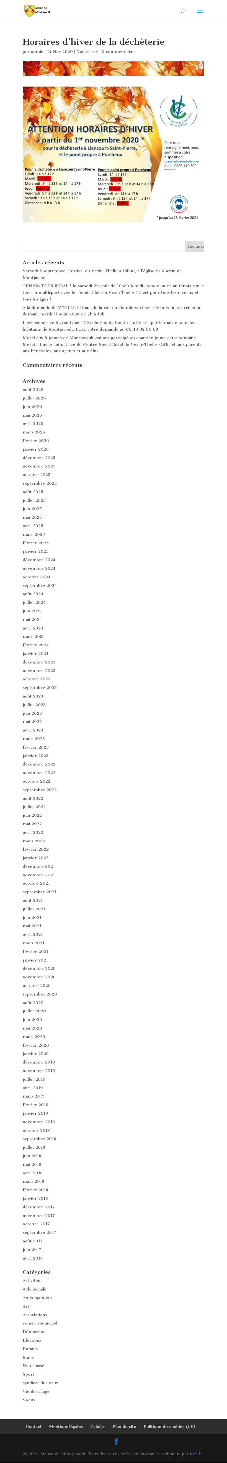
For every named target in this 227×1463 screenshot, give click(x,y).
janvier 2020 (36, 1053)
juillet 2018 (34, 1147)
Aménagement (37, 1297)
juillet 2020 (34, 1011)
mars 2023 (34, 738)
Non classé (87, 51)
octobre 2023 (36, 678)
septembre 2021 (39, 891)
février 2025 (36, 542)
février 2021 (35, 951)
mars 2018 (33, 1181)
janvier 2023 (35, 755)
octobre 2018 (36, 1130)
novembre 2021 (39, 874)
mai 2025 (32, 517)
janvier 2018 (35, 1198)
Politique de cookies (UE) (169, 1426)
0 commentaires (118, 51)
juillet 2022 (34, 806)
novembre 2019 (39, 1070)
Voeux (29, 1399)
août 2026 (33, 389)
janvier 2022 (35, 857)
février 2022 (36, 849)
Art (26, 1306)
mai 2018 (32, 1164)
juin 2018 (32, 1155)
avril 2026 (33, 423)
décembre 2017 (39, 1207)
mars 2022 (34, 840)
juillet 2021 (34, 908)
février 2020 (36, 1045)
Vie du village (36, 1391)
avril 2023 (33, 730)
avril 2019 (33, 1087)
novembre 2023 (39, 670)
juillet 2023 (34, 704)
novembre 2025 (39, 466)
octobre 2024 (36, 576)
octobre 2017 (36, 1223)
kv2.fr (196, 1453)
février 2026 (36, 440)
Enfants (30, 1348)
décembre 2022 (39, 764)
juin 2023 (32, 713)
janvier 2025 (35, 551)
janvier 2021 (35, 960)
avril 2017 (33, 1258)
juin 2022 (32, 815)
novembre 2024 (39, 568)
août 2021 (33, 900)
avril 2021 (33, 934)
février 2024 (36, 644)
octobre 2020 (37, 985)
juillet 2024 (34, 602)
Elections (32, 1340)
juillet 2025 (34, 500)
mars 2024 (34, 636)
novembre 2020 (39, 977)
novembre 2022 (39, 772)
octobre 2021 (36, 883)
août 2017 (33, 1241)
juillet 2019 (34, 1079)
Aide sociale (35, 1289)
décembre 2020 (39, 968)
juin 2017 (32, 1249)
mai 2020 (32, 1028)
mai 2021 (32, 925)
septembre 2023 (40, 687)
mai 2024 (32, 619)
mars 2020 (34, 1036)
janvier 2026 (36, 449)
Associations (35, 1314)
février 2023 (36, 747)
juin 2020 (32, 1019)
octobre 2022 (36, 781)
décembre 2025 (39, 457)
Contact (34, 1426)
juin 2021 (32, 917)
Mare (28, 1357)
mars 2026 (34, 432)
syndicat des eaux (40, 1382)
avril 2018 (33, 1173)
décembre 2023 (39, 662)
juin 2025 (32, 508)
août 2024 (33, 593)
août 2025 (33, 491)
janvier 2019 (35, 1113)
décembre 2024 (39, 559)
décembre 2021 (39, 866)
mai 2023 (32, 721)
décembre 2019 (39, 1062)
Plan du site (124, 1426)
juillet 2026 (34, 398)
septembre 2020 (40, 994)
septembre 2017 (39, 1232)
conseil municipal (40, 1323)
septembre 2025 (40, 483)
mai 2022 (32, 823)
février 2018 (35, 1189)
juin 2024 (32, 610)
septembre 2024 (40, 585)
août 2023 (33, 696)
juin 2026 (32, 406)
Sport (28, 1374)
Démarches (34, 1331)
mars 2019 (34, 1096)
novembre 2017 (39, 1215)
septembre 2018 (39, 1138)
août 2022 (33, 798)
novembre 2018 (39, 1121)
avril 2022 (33, 832)
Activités (31, 1280)
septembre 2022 (40, 789)
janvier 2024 (35, 653)
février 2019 (35, 1104)
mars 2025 (34, 534)
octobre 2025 (36, 474)
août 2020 (33, 1002)
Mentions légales (66, 1426)
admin (37, 51)
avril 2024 (33, 628)
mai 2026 (32, 415)
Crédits (97, 1426)
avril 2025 (33, 525)
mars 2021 (33, 942)
